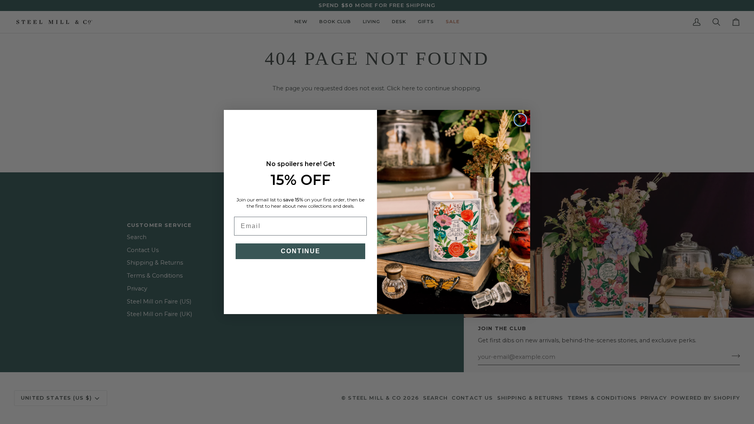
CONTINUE (300, 251)
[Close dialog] (520, 120)
